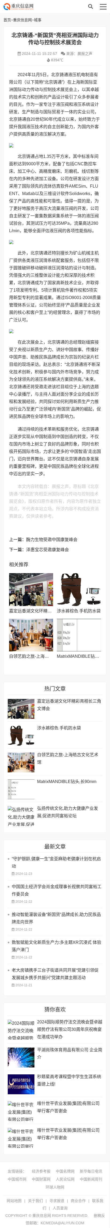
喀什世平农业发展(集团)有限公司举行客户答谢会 (68, 1107)
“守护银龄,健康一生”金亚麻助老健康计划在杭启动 (56, 862)
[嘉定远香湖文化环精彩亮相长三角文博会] (31, 589)
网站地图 (14, 1201)
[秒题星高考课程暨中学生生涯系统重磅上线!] (21, 1084)
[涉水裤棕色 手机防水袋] (79, 589)
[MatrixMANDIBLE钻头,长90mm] (79, 635)
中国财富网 (41, 1179)
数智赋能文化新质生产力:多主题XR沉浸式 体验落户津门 (56, 946)
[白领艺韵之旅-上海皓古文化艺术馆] (31, 635)
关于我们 (35, 1201)
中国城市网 (17, 1179)
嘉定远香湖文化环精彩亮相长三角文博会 (47, 611)
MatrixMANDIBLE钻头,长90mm (66, 781)
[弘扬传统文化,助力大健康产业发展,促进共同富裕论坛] (21, 816)
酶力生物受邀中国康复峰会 (51, 539)
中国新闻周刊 (91, 1179)
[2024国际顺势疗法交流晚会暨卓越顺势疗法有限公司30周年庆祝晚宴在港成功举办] (21, 1030)
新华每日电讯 (91, 1171)
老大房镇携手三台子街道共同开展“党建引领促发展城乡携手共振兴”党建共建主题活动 (55, 974)
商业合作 (78, 1201)
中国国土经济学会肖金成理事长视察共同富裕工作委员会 (56, 890)
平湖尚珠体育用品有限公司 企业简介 (69, 1054)
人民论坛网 (65, 1179)
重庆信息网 (46, 6)
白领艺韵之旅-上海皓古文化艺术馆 (41, 656)
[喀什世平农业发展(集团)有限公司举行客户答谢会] (21, 1111)
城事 (37, 20)
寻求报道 (56, 1201)
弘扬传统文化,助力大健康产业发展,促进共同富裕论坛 (67, 812)
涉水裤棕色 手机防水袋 (79, 611)
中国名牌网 (65, 1171)
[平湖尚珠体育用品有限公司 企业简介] (21, 1057)
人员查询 (60, 1208)
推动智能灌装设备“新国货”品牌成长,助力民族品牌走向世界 (56, 918)
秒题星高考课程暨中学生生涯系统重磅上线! (69, 1080)
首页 (7, 20)
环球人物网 (55, 1187)
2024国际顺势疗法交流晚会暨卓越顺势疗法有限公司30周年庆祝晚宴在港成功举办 (69, 1029)
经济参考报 (41, 1171)
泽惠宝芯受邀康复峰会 (47, 549)
